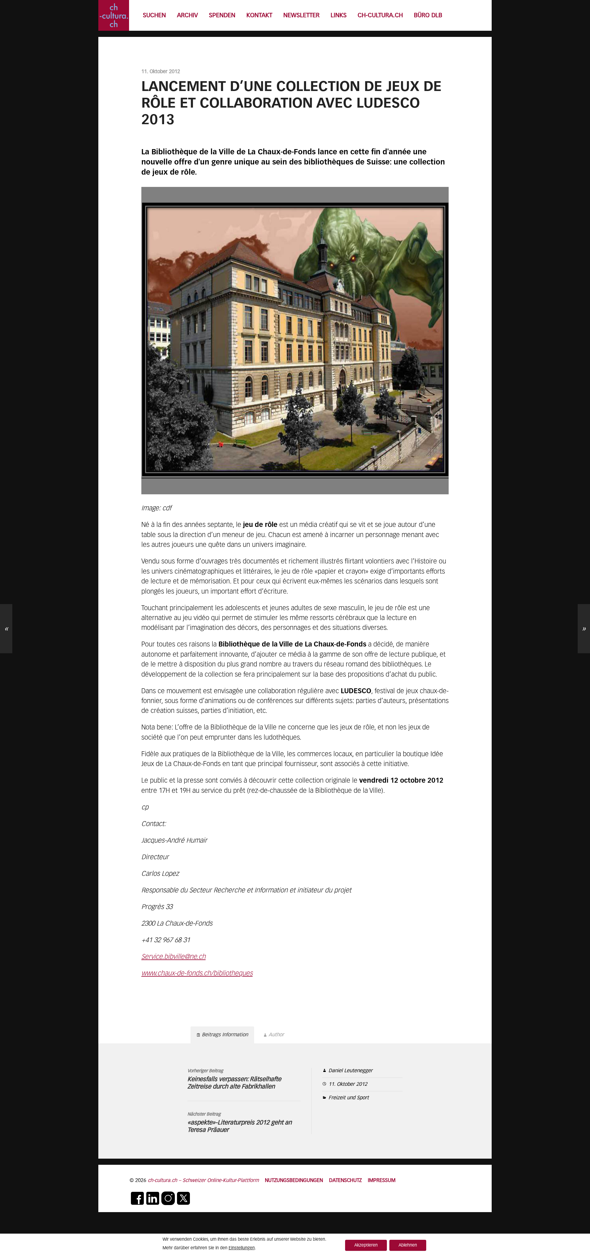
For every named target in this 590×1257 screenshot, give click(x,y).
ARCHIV (187, 15)
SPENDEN (222, 15)
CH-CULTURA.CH (380, 15)
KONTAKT (259, 15)
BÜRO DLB (428, 15)
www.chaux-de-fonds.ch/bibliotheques (197, 973)
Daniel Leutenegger (350, 1070)
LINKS (339, 15)
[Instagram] (168, 1198)
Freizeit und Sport (348, 1098)
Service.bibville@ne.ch (173, 957)
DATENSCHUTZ (345, 1180)
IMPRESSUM (381, 1180)
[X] (183, 1198)
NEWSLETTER (301, 15)
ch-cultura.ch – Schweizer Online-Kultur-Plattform (203, 1180)
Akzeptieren (366, 1245)
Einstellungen (242, 1248)
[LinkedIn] (152, 1198)
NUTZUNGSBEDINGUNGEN (294, 1180)
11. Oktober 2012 (347, 1084)
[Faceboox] (137, 1198)
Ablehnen (408, 1245)
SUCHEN (154, 15)
